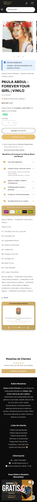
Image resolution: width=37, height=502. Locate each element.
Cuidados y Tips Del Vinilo (18, 444)
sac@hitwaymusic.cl (20, 463)
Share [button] (6, 297)
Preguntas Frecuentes (18, 441)
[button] (32, 3)
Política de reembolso (18, 430)
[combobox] (20, 9)
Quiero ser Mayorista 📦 (18, 447)
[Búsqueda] (32, 9)
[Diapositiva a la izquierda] (14, 56)
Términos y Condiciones (18, 438)
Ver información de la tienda (14, 150)
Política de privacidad (18, 433)
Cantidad (5, 118)
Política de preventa (18, 436)
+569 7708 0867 (19, 460)
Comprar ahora (18, 137)
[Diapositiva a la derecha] (23, 56)
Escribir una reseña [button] (18, 371)
